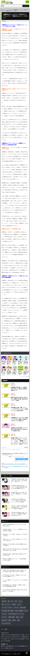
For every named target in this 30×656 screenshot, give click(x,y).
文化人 (21, 617)
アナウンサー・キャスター (7, 607)
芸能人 (10, 620)
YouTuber (14, 604)
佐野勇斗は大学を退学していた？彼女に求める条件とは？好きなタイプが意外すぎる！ (19, 429)
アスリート (19, 604)
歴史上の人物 (4, 620)
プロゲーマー (4, 613)
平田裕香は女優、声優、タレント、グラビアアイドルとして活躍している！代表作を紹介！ (19, 409)
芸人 (12, 601)
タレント (20, 601)
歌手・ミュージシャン (6, 604)
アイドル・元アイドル (6, 623)
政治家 (17, 617)
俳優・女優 (11, 9)
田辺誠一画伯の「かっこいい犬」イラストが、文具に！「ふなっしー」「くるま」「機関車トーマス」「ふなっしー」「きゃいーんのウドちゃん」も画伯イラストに (19, 440)
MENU (27, 1)
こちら (4, 648)
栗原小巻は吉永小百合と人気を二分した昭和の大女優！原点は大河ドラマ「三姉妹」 (19, 399)
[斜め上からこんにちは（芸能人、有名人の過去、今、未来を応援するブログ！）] (7, 2)
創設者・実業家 (11, 617)
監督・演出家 (22, 607)
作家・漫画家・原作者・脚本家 (8, 610)
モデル (16, 601)
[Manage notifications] (27, 653)
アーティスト (16, 607)
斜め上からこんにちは (5, 9)
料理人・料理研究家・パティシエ (21, 610)
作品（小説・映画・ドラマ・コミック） (16, 613)
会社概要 (8, 640)
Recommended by (23, 376)
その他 (18, 620)
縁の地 (14, 620)
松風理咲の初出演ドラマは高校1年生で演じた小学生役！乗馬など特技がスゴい (19, 389)
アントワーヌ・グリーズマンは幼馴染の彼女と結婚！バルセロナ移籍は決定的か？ (16, 467)
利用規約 (26, 447)
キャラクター (4, 617)
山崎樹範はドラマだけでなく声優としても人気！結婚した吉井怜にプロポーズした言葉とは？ (19, 419)
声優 (8, 601)
